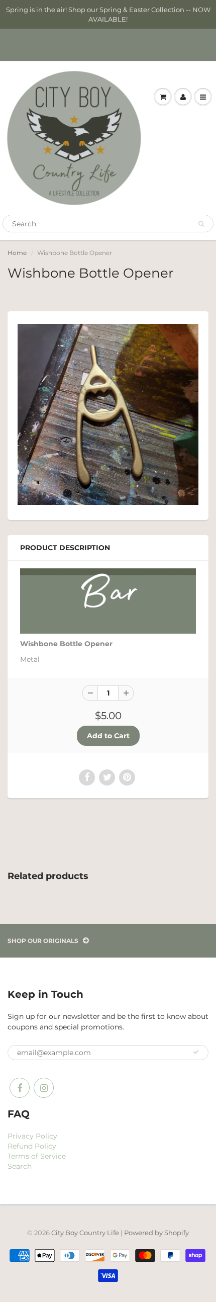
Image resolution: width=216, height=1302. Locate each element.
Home (17, 252)
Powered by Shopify (156, 1233)
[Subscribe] (195, 1052)
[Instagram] (44, 1088)
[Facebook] (20, 1088)
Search (20, 1166)
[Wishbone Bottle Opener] (108, 414)
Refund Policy (32, 1146)
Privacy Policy (32, 1136)
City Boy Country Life (85, 1233)
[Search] (201, 224)
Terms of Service (37, 1156)
